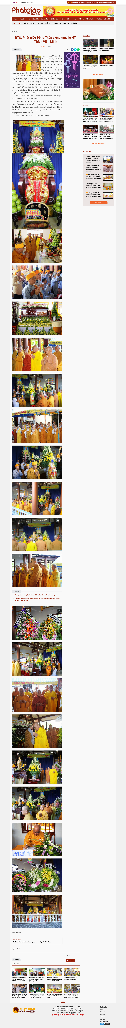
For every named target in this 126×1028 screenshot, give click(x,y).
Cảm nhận (35, 19)
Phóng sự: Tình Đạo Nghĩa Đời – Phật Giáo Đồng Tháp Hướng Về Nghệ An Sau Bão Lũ (90, 119)
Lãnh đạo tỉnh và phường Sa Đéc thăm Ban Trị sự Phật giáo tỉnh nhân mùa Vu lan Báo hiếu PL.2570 (93, 158)
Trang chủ (103, 1009)
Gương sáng (44, 19)
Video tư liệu (90, 19)
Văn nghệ (107, 19)
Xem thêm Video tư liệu (98, 143)
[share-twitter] (75, 49)
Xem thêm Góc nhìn (98, 74)
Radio (75, 19)
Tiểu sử (81, 19)
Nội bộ (69, 19)
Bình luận (17, 49)
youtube (102, 1014)
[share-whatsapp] (78, 49)
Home (15, 19)
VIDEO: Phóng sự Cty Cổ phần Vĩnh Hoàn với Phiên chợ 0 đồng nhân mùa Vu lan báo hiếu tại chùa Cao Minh (106, 119)
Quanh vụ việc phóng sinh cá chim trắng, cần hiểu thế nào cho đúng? (90, 50)
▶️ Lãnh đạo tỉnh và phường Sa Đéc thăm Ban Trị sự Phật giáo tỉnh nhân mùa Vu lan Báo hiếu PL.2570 (92, 2)
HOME (15, 2)
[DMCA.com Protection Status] (105, 1023)
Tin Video (18, 23)
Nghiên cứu (54, 19)
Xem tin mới (98, 202)
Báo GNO (102, 1019)
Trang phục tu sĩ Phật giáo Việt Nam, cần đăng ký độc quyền (90, 67)
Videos (85, 105)
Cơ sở (28, 19)
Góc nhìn (86, 36)
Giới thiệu (102, 1012)
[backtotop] (63, 1003)
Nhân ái (62, 19)
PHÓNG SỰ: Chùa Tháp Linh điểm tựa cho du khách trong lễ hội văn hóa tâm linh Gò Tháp (107, 136)
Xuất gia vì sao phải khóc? (106, 65)
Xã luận (74, 23)
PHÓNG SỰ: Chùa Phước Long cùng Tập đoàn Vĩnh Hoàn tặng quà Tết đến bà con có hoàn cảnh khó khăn (90, 136)
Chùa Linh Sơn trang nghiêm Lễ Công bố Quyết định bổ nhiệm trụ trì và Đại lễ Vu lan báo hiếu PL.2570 (93, 185)
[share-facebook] (72, 49)
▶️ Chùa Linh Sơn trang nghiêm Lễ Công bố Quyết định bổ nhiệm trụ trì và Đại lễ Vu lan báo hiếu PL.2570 (93, 194)
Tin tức (18, 949)
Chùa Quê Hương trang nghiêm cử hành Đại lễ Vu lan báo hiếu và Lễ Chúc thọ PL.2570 (93, 167)
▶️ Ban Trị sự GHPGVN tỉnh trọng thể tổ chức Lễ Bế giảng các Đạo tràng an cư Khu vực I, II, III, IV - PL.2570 (93, 176)
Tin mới (22, 19)
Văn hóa (99, 19)
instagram (102, 1017)
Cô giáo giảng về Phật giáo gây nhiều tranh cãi (107, 49)
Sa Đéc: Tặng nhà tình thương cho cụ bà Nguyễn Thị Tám (32, 942)
